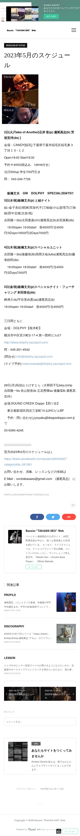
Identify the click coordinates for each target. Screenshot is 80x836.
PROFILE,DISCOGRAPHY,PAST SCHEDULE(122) (26, 494)
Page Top (40, 805)
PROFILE (10, 595)
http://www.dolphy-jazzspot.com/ (26, 342)
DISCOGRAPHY (14, 626)
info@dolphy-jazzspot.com (34, 356)
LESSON (9, 658)
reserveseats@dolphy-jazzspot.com (46, 363)
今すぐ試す (51, 16)
